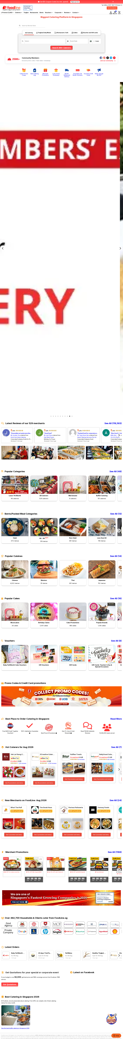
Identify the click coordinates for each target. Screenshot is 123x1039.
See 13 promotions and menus (74, 779)
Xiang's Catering (101, 1036)
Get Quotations (112, 8)
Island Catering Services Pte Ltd (86, 437)
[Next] (120, 248)
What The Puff (16, 807)
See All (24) (116, 800)
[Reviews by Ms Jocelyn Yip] (6, 436)
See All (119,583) (113, 423)
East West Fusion (49, 437)
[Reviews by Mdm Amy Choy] (106, 436)
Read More (116, 719)
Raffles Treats (76, 754)
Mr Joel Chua (48, 435)
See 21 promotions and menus (103, 779)
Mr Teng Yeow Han (83, 435)
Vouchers (48, 12)
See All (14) (116, 556)
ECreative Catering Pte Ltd (47, 754)
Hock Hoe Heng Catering (18, 437)
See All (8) (116, 641)
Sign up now (75, 2)
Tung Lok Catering (81, 1036)
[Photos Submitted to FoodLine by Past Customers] (14, 453)
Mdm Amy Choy (115, 435)
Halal (97, 41)
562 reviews (111, 759)
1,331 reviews (22, 763)
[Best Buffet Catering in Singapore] (15, 1025)
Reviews (67, 12)
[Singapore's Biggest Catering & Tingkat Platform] (10, 10)
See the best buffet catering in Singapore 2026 (15, 1028)
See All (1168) (115, 852)
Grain (106, 1036)
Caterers (18, 12)
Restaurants (34, 12)
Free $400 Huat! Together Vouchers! (10, 732)
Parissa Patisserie (76, 807)
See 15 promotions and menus (14, 783)
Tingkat (26, 12)
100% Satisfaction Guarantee (29, 731)
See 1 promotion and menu (14, 834)
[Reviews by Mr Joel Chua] (39, 436)
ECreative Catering (91, 1036)
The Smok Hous (46, 807)
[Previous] (3, 248)
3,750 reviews (52, 763)
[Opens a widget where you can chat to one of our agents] (116, 1036)
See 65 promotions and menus (44, 783)
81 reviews (81, 759)
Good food (48, 433)
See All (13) (116, 514)
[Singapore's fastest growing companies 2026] (26, 10)
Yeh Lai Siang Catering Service (18, 754)
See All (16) (116, 598)
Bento (41, 12)
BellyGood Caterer (106, 754)
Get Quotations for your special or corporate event (32, 972)
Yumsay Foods (103, 807)
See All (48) (115, 471)
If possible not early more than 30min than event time (21, 433)
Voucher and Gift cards (90, 32)
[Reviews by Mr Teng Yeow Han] (73, 436)
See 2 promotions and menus (43, 834)
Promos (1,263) (7, 12)
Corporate (58, 12)
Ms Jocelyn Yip (15, 435)
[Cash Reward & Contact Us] (76, 12)
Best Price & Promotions (48, 733)
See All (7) (116, 747)
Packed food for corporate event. (88, 433)
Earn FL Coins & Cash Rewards (68, 732)
